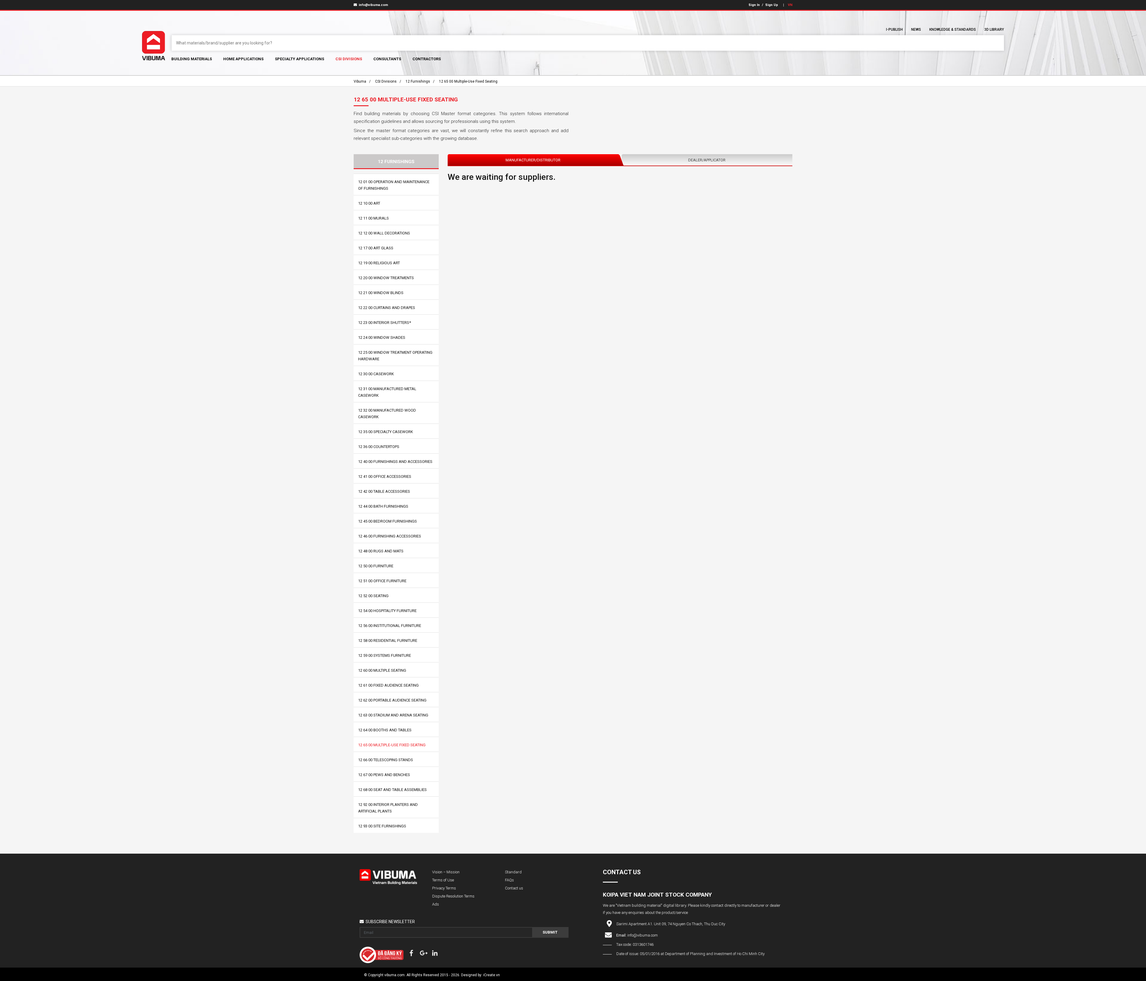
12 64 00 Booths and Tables (385, 730)
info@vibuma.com (373, 5)
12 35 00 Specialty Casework (385, 432)
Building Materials (191, 59)
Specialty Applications (299, 59)
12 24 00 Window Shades (381, 337)
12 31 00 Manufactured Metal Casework (387, 392)
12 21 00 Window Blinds (380, 293)
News (916, 29)
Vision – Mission (446, 872)
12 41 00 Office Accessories (384, 476)
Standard (513, 872)
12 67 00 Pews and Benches (384, 775)
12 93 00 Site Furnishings (382, 826)
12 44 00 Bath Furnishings (383, 506)
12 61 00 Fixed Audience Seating (388, 685)
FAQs (509, 880)
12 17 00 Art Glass (375, 248)
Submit (550, 932)
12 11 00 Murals (373, 218)
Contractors (426, 59)
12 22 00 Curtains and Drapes (386, 307)
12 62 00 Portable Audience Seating (392, 700)
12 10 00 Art (369, 203)
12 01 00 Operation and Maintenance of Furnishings (393, 185)
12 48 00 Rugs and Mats (380, 551)
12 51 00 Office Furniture (382, 581)
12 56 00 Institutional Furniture (389, 625)
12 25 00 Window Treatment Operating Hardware (395, 355)
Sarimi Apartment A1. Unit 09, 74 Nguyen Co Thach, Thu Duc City (670, 924)
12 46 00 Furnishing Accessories (389, 536)
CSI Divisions (348, 59)
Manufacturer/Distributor (533, 160)
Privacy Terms (444, 888)
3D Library (994, 29)
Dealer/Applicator (707, 160)
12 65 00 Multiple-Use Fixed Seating (468, 81)
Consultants (387, 59)
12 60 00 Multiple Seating (382, 670)
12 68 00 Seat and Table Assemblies (392, 789)
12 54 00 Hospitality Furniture (387, 610)
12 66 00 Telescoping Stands (385, 760)
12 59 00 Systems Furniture (384, 655)
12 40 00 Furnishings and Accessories (395, 461)
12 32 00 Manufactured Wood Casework (387, 413)
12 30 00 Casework (376, 374)
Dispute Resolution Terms (453, 896)
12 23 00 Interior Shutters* (384, 322)
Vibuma (360, 81)
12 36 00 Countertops (378, 446)
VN (790, 5)
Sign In (754, 5)
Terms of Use (443, 880)
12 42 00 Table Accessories (384, 491)
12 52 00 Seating (373, 596)
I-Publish (894, 29)
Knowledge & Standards (952, 29)
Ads (435, 904)
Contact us (514, 888)
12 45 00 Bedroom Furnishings (387, 521)
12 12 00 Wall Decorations (384, 233)
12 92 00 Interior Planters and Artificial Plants (388, 807)
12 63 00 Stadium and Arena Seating (393, 715)
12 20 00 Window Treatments (386, 278)
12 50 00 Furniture (375, 566)
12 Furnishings (418, 81)
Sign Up (771, 5)
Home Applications (243, 59)
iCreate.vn (491, 975)
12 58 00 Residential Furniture (387, 640)
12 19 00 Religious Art (379, 263)
